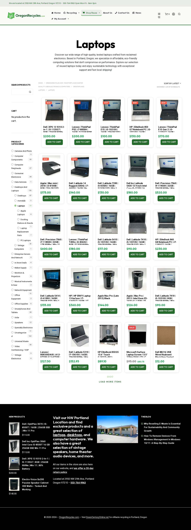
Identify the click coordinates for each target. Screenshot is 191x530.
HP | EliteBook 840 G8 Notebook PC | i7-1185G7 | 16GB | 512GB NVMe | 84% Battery (165, 244)
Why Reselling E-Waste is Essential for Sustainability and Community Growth (162, 427)
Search (30, 92)
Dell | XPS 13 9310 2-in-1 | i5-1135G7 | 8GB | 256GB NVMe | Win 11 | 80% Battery (54, 131)
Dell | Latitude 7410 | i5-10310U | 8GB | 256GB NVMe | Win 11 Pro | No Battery (165, 299)
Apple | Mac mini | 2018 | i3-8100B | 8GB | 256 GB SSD (49, 186)
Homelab (22, 201)
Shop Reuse (91, 12)
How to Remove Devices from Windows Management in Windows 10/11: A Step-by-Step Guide (162, 439)
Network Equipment (23, 290)
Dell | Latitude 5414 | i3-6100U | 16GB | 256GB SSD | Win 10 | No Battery (51, 299)
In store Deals (21, 263)
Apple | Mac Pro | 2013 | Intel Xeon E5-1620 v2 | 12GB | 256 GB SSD (137, 299)
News (138, 12)
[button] (167, 14)
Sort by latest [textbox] (171, 83)
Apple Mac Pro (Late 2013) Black (108, 297)
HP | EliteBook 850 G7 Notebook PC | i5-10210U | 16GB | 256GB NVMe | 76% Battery (140, 132)
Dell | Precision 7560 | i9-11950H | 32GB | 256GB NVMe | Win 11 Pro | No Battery (166, 187)
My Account (60, 18)
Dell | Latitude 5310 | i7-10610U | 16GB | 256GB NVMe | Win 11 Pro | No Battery (79, 356)
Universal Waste (22, 341)
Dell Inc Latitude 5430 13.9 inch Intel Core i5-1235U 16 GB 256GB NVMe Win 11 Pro (137, 188)
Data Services (20, 182)
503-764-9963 (69, 3)
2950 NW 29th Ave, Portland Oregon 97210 (42, 3)
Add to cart (54, 142)
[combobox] (168, 83)
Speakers (19, 322)
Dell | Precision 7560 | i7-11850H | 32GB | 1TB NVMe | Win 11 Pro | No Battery (51, 243)
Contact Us (123, 12)
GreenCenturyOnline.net (97, 517)
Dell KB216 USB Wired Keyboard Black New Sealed (164, 354)
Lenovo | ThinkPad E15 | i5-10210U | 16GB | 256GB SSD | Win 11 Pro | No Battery (111, 132)
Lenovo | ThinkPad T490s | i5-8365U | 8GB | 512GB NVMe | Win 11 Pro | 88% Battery (79, 244)
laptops (59, 434)
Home (57, 12)
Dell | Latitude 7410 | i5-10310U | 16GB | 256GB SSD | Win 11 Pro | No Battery (137, 243)
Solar (17, 317)
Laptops (21, 206)
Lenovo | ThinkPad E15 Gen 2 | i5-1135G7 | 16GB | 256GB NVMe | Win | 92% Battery (168, 132)
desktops (74, 434)
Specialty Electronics (24, 327)
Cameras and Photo (23, 151)
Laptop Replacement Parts (23, 231)
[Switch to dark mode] (159, 14)
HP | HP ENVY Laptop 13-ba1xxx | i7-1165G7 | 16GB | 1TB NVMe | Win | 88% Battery (79, 300)
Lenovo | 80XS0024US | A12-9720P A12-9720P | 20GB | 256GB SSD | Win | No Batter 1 (50, 357)
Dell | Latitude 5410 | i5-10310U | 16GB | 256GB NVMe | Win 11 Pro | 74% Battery (108, 243)
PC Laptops (26, 240)
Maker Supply (20, 268)
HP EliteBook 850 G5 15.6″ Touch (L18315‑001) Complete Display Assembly (108, 357)
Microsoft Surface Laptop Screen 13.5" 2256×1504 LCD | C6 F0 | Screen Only (137, 356)
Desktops (22, 196)
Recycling (72, 12)
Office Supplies (21, 304)
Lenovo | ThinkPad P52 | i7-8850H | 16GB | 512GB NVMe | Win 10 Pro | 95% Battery (83, 132)
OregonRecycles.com (69, 517)
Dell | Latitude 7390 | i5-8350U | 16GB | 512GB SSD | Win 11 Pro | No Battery (108, 187)
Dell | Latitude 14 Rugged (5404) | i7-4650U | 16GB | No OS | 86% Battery (80, 187)
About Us (107, 12)
